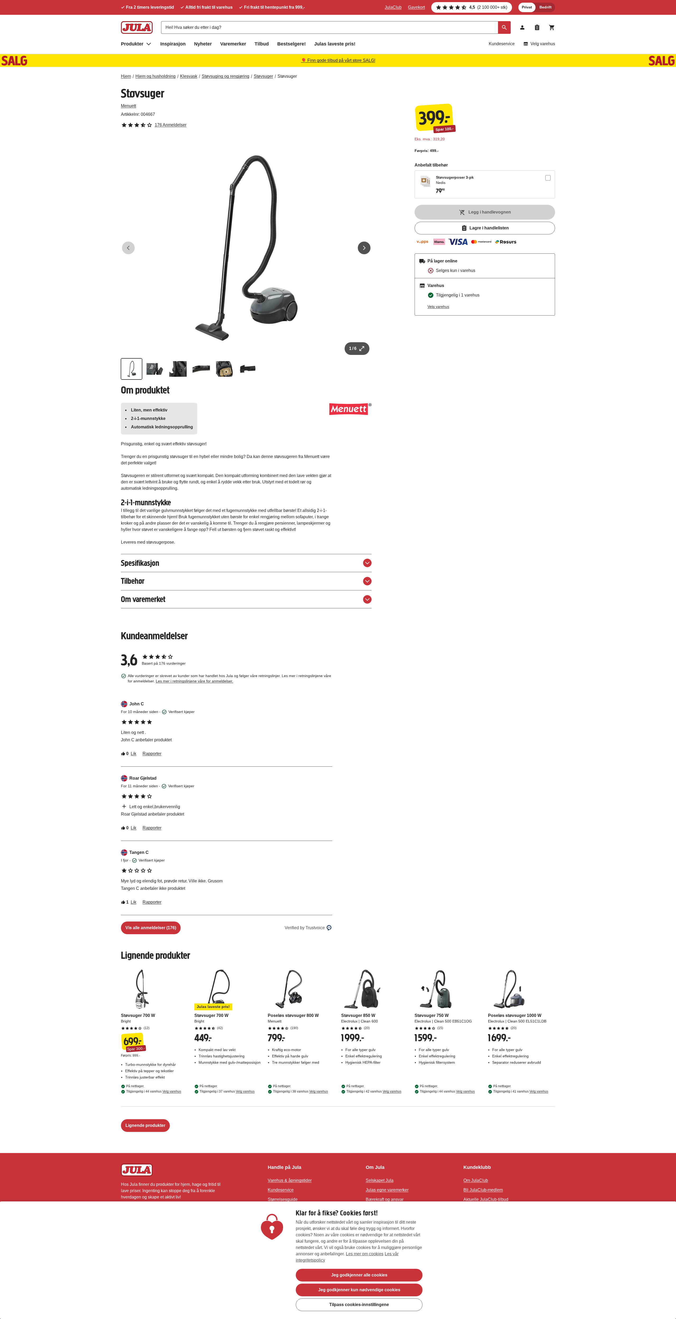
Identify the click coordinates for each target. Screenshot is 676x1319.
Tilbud (262, 44)
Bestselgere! (291, 44)
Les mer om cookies (364, 1254)
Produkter (132, 44)
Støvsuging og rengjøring (225, 76)
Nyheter (203, 44)
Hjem (126, 76)
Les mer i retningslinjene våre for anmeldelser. (194, 681)
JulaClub (393, 7)
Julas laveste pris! (334, 44)
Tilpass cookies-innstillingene (359, 1304)
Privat (527, 7)
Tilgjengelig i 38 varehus (300, 1091)
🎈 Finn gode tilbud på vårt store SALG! (338, 60)
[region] (338, 1260)
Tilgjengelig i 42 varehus (373, 1091)
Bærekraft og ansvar (384, 1199)
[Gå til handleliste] (537, 27)
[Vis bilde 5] (224, 368)
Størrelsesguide (283, 1199)
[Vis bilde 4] (201, 368)
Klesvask (188, 76)
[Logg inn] (522, 27)
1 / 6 (352, 348)
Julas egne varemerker (387, 1190)
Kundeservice (502, 43)
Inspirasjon (173, 44)
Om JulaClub (475, 1180)
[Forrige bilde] (128, 248)
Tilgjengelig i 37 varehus (227, 1091)
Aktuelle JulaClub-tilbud (485, 1199)
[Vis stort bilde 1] (246, 248)
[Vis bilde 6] (247, 368)
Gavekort (416, 7)
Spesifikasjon (140, 563)
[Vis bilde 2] (154, 368)
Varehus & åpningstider (290, 1180)
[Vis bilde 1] (131, 368)
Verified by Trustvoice (305, 927)
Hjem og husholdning (155, 76)
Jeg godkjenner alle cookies (359, 1275)
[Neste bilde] (364, 248)
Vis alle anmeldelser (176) (150, 927)
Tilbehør (132, 581)
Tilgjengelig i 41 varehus (520, 1091)
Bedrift (545, 7)
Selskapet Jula (379, 1180)
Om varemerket (143, 599)
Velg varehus (543, 43)
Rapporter (152, 753)
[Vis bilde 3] (178, 368)
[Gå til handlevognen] (552, 27)
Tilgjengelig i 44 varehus (153, 1091)
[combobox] (336, 27)
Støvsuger (263, 76)
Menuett (128, 106)
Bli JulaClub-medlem (483, 1190)
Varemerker (233, 44)
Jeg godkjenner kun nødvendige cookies (359, 1290)
